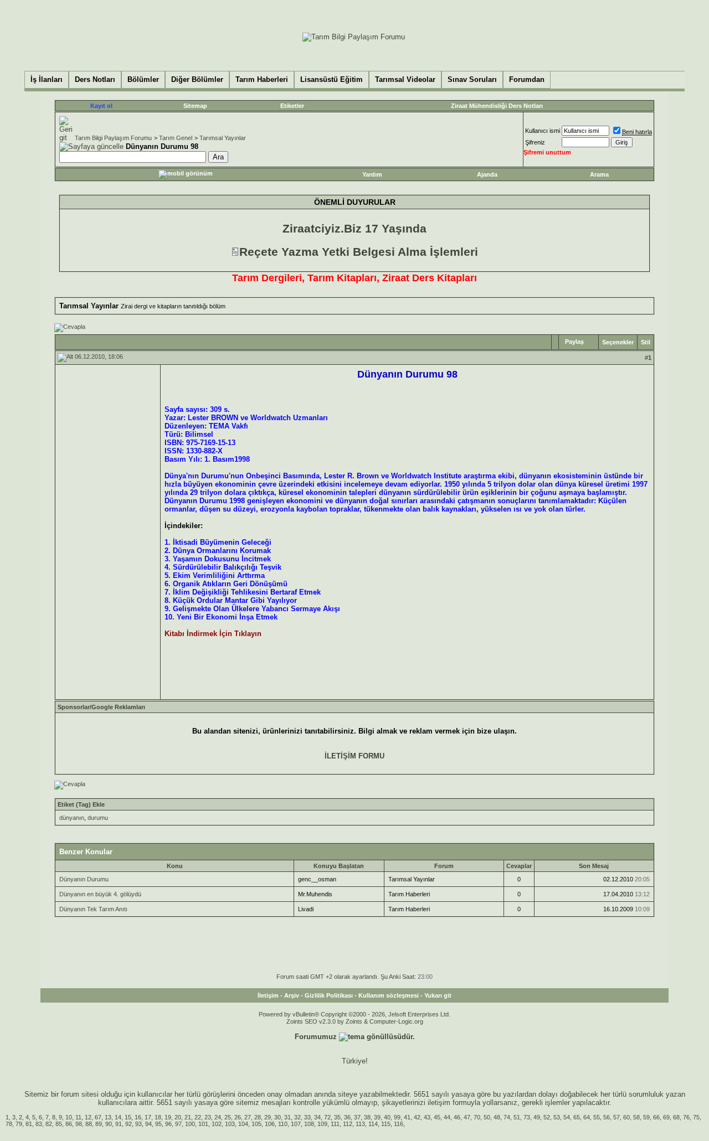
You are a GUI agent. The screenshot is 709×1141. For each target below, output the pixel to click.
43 (427, 1117)
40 (387, 1117)
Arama (599, 174)
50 (487, 1117)
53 (556, 1117)
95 (158, 1124)
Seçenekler (618, 342)
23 (207, 1117)
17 (148, 1117)
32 (297, 1117)
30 (277, 1117)
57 (616, 1117)
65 (576, 1117)
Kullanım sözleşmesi (388, 995)
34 (317, 1117)
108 (309, 1124)
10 (68, 1117)
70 (477, 1117)
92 (128, 1124)
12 (88, 1117)
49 (536, 1117)
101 (203, 1124)
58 (636, 1117)
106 (270, 1124)
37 (357, 1117)
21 (187, 1117)
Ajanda (487, 174)
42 (417, 1117)
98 (78, 1124)
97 (178, 1124)
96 (168, 1124)
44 (447, 1117)
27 (247, 1117)
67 (98, 1117)
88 (88, 1124)
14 (118, 1117)
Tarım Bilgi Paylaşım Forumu (113, 138)
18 (158, 1117)
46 (457, 1117)
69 (666, 1117)
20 (177, 1117)
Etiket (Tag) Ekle (81, 804)
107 (296, 1124)
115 (386, 1124)
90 (108, 1124)
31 (287, 1117)
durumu (98, 817)
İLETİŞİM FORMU (354, 756)
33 (307, 1117)
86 (68, 1124)
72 (327, 1117)
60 (626, 1117)
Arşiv (291, 995)
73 (526, 1117)
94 (148, 1124)
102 (217, 1124)
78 (9, 1124)
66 (656, 1117)
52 (546, 1117)
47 (467, 1117)
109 (322, 1124)
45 (437, 1117)
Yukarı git (437, 995)
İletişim (268, 995)
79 (19, 1124)
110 (282, 1124)
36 (347, 1117)
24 (217, 1117)
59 (646, 1117)
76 (686, 1117)
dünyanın (71, 817)
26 (237, 1117)
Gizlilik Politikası (329, 995)
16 (138, 1117)
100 (190, 1124)
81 (28, 1124)
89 (98, 1124)
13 (108, 1117)
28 (257, 1117)
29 (267, 1117)
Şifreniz (535, 142)
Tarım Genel (175, 138)
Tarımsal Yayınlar (222, 138)
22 (197, 1117)
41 (407, 1117)
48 (497, 1117)
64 (586, 1117)
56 (606, 1117)
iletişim (439, 1102)
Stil (645, 342)
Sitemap (195, 105)
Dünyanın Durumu (84, 879)
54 (566, 1117)
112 (347, 1124)
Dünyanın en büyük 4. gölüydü (100, 894)
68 (676, 1117)
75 (696, 1117)
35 (337, 1117)
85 (58, 1124)
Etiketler (292, 105)
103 (230, 1124)
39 (377, 1117)
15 (128, 1117)
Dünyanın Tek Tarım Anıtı (93, 909)
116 (398, 1124)
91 (118, 1124)
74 (507, 1117)
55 (596, 1117)
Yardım (372, 174)
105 (256, 1124)
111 (335, 1124)
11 (78, 1117)
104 (243, 1124)
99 (397, 1117)
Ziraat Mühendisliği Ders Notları (497, 105)
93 (138, 1124)
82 (48, 1124)
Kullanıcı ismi (542, 130)
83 (38, 1124)
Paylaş (574, 341)
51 (516, 1117)
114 (373, 1124)
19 (168, 1117)
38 (367, 1117)
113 (360, 1124)
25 (227, 1117)
